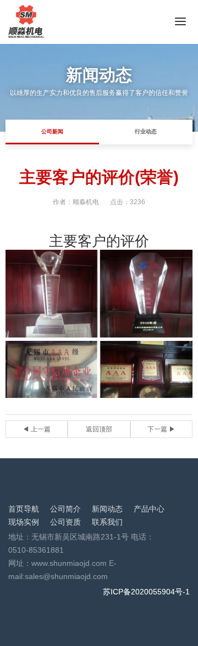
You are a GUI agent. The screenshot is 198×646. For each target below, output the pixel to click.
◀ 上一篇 (37, 429)
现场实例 (23, 522)
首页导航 (23, 508)
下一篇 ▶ (161, 429)
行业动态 (146, 131)
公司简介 (65, 508)
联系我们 (107, 522)
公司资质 (65, 522)
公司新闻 (52, 131)
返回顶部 (99, 429)
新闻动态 (107, 508)
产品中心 (149, 508)
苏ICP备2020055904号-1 (146, 591)
